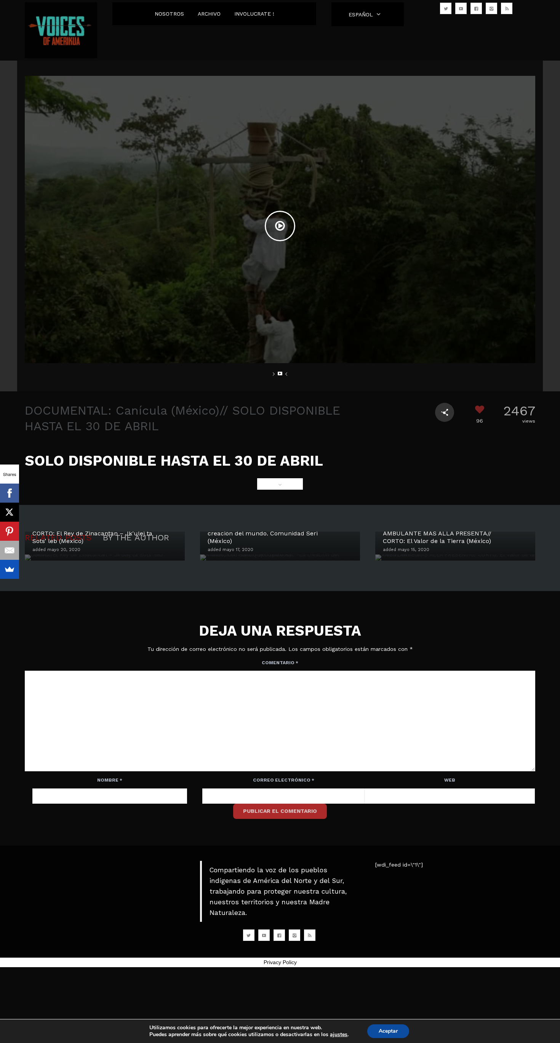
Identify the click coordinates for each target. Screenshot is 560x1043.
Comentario (280, 662)
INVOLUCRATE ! (254, 14)
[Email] (9, 550)
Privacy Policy (280, 962)
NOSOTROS (169, 14)
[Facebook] (9, 493)
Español (361, 14)
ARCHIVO (209, 14)
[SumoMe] (9, 569)
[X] (9, 512)
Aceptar (388, 1031)
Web (449, 780)
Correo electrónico (283, 780)
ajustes (338, 1034)
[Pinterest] (9, 531)
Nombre (109, 780)
